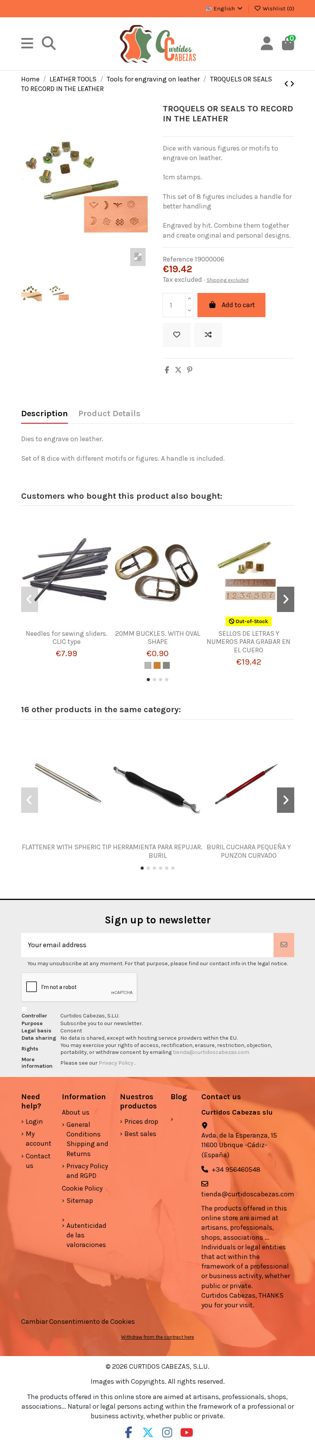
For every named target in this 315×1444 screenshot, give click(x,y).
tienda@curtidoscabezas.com (211, 1052)
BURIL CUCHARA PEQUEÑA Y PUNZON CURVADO (249, 851)
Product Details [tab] (109, 413)
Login (34, 1121)
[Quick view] (77, 626)
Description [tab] (44, 413)
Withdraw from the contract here (157, 1337)
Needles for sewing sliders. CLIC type (67, 637)
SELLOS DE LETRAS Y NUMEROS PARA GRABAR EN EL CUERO (248, 641)
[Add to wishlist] (177, 335)
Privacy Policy (116, 1063)
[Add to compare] (208, 335)
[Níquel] (147, 665)
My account (38, 1139)
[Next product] (292, 84)
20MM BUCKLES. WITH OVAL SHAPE (157, 637)
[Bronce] (157, 665)
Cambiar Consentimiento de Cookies (78, 1321)
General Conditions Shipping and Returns (87, 1139)
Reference (178, 259)
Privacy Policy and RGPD (87, 1171)
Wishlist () (277, 8)
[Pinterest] (189, 370)
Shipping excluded (228, 280)
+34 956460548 (236, 1169)
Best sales (140, 1134)
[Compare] (63, 626)
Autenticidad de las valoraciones (86, 1235)
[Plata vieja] (166, 665)
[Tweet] (178, 370)
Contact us (38, 1161)
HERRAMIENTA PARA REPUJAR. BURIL (157, 851)
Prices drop (141, 1121)
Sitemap (79, 1200)
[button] (148, 679)
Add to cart (238, 305)
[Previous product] (287, 84)
